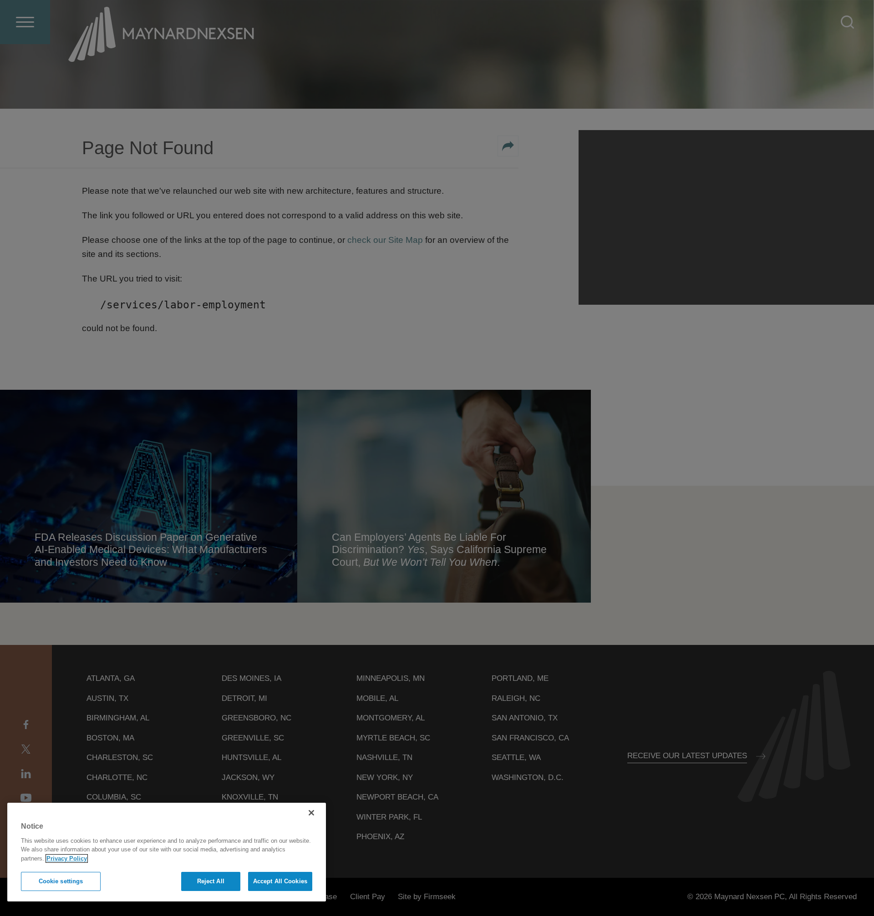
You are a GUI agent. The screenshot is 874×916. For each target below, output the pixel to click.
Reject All (210, 881)
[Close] (311, 813)
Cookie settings (61, 881)
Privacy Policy (66, 858)
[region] (166, 852)
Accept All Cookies (280, 881)
